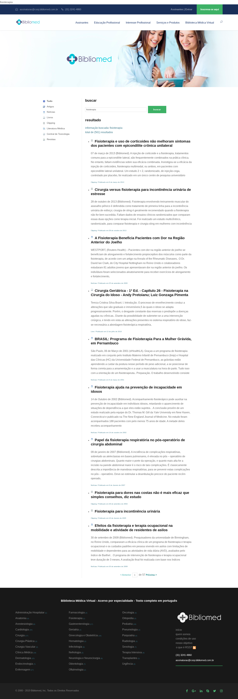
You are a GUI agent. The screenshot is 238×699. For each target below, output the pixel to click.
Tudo (49, 101)
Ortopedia (129, 618)
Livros (50, 117)
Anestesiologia (25, 623)
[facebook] (187, 691)
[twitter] (215, 691)
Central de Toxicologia (58, 134)
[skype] (208, 691)
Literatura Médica (56, 128)
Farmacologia (78, 612)
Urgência (128, 663)
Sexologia (129, 646)
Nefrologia (76, 652)
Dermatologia (24, 658)
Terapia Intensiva (133, 652)
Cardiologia (23, 629)
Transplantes (131, 658)
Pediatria (129, 623)
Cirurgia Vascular (26, 646)
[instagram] (221, 691)
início (179, 629)
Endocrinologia (25, 663)
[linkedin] (201, 691)
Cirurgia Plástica (26, 641)
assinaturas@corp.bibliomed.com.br (39, 9)
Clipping (51, 123)
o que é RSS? (184, 647)
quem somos (183, 634)
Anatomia (22, 618)
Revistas (51, 139)
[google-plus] (194, 691)
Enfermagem (24, 669)
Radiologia (129, 641)
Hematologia (77, 641)
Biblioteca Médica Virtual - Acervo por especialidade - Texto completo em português (119, 600)
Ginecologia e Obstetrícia (85, 635)
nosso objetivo (184, 643)
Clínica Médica (25, 652)
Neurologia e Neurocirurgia (86, 658)
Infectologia (77, 646)
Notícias (51, 112)
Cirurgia (21, 635)
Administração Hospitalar (31, 612)
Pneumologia (131, 629)
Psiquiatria (129, 635)
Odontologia (77, 663)
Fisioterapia (77, 618)
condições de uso (186, 638)
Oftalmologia (77, 669)
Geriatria (75, 629)
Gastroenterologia (81, 623)
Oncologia (129, 612)
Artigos (50, 106)
